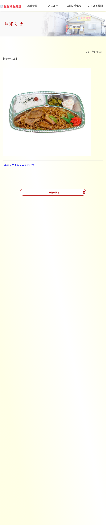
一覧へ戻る (54, 192)
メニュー (53, 5)
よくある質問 (95, 5)
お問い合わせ (74, 5)
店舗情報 (32, 5)
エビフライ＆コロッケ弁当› (19, 164)
